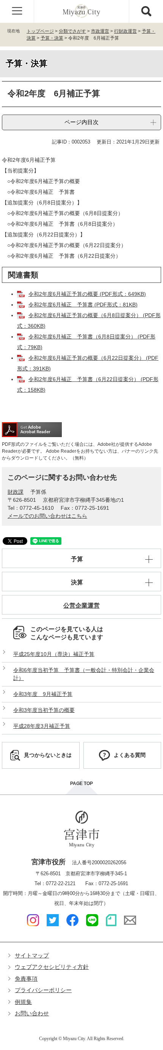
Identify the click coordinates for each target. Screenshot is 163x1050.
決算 (77, 582)
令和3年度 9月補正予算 (42, 694)
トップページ (40, 31)
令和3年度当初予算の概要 (44, 710)
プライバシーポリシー (43, 990)
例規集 (23, 1002)
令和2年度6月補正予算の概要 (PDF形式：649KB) (87, 294)
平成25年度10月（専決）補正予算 (53, 654)
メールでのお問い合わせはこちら (47, 516)
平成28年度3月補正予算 (41, 726)
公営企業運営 (81, 605)
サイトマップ (32, 955)
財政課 (16, 492)
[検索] (146, 11)
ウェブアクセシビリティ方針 (52, 967)
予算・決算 (52, 38)
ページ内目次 (81, 122)
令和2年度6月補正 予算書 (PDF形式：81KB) (83, 305)
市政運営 (100, 31)
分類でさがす (72, 31)
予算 (77, 559)
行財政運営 (125, 31)
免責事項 (26, 978)
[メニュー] (17, 11)
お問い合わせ (32, 1013)
